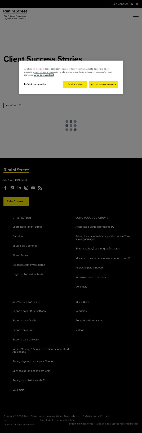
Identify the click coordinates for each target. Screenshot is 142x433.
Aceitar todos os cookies (103, 84)
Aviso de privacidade (43, 75)
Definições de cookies (35, 84)
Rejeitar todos (75, 84)
